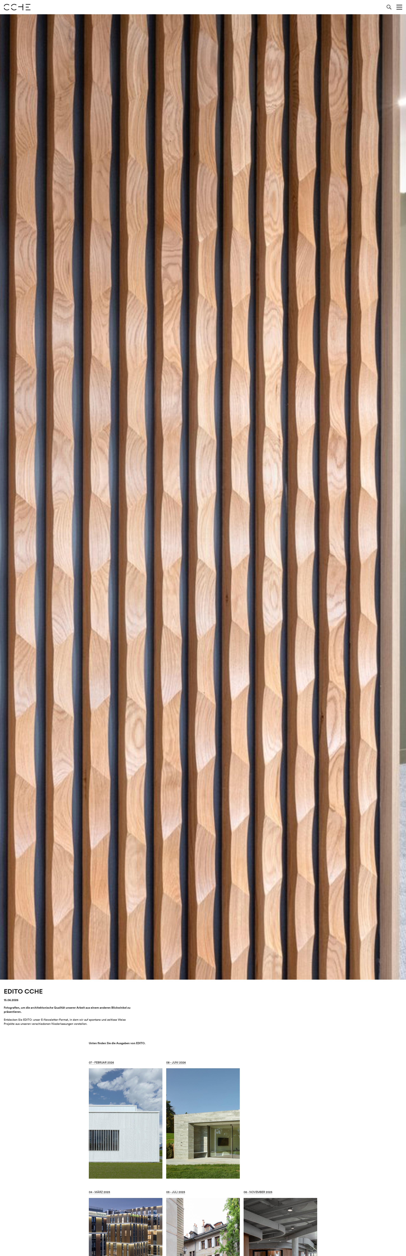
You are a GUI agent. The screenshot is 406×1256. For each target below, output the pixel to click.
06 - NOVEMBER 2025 (258, 1192)
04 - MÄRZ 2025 (99, 1192)
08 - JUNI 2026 (176, 1062)
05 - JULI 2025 (175, 1192)
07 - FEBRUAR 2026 (101, 1062)
